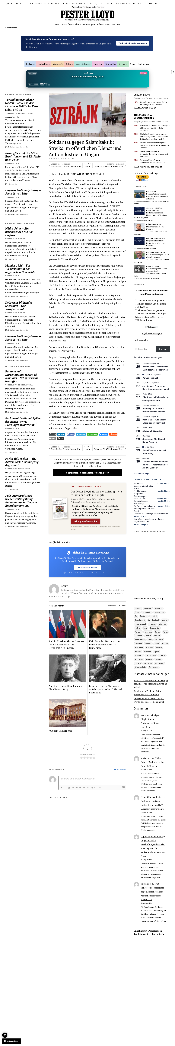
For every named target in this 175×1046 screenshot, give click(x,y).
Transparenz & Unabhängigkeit (133, 4)
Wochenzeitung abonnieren (133, 46)
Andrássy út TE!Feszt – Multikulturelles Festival (153, 410)
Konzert (138, 632)
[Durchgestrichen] (73, 787)
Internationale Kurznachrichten (144, 116)
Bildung (138, 608)
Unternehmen (76, 4)
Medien (148, 636)
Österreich (159, 640)
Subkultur (139, 655)
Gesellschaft (140, 620)
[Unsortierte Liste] (80, 787)
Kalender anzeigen (142, 473)
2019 (87, 165)
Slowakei (147, 651)
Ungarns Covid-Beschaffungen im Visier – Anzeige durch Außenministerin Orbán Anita (151, 271)
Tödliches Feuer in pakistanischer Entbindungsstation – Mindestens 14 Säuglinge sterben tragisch (154, 136)
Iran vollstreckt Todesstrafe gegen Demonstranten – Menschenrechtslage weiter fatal (153, 891)
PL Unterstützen (11, 1041)
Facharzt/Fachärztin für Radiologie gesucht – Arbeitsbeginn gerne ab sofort (151, 684)
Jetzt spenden (132, 40)
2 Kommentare (12, 489)
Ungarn (158, 278)
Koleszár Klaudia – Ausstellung (141, 502)
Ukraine (149, 659)
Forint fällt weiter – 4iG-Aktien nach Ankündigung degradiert (22, 462)
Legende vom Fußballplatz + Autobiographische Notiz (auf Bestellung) (105, 689)
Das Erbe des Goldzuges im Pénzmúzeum (151, 513)
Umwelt (158, 659)
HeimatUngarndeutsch (152, 797)
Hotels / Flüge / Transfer (94, 4)
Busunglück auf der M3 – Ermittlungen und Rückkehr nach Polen (23, 156)
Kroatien (148, 632)
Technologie (151, 655)
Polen (156, 644)
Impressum (152, 4)
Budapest (30, 64)
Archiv (132, 64)
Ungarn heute (142, 95)
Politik (139, 262)
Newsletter (110, 64)
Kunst (165, 632)
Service (122, 64)
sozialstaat (146, 758)
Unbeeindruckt (144, 320)
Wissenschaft (140, 667)
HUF (149, 598)
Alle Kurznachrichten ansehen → (149, 167)
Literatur (137, 234)
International (161, 201)
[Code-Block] (88, 787)
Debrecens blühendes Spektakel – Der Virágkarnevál (18, 306)
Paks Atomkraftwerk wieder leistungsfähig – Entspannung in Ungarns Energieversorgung (21, 500)
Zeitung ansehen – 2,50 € (85, 521)
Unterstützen (113, 4)
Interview (98, 64)
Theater (162, 655)
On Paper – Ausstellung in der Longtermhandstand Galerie (144, 508)
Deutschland (151, 248)
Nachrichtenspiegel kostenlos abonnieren (87, 472)
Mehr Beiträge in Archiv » (117, 606)
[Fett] (61, 787)
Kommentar (154, 628)
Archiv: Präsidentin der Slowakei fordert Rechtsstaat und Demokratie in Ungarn (67, 644)
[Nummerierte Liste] (76, 787)
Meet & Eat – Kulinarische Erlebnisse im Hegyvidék (154, 421)
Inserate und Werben (33, 4)
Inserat (164, 620)
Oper (149, 640)
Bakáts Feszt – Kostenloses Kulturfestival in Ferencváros (156, 368)
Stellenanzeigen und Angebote (56, 4)
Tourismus (139, 659)
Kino (145, 628)
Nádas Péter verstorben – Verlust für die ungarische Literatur (154, 103)
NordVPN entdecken (87, 567)
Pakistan (150, 220)
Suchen (163, 348)
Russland (149, 647)
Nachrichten (43, 64)
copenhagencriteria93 (152, 836)
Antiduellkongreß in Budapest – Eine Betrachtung (66, 687)
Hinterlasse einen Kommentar (17, 147)
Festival (154, 616)
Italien (137, 628)
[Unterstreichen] (69, 787)
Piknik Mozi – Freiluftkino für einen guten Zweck (155, 399)
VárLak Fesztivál (150, 377)
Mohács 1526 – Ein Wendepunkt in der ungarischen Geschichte (20, 269)
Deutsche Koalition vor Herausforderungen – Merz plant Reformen (154, 154)
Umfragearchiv (141, 339)
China (137, 612)
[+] (99, 787)
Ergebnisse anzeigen (152, 333)
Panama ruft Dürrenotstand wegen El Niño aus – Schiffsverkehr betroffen (21, 376)
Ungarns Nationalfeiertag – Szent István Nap (23, 191)
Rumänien (139, 647)
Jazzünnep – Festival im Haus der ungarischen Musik (155, 388)
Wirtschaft (58, 64)
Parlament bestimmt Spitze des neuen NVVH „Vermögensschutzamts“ (23, 421)
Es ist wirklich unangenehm (150, 300)
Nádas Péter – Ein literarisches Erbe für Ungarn (18, 232)
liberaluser (146, 883)
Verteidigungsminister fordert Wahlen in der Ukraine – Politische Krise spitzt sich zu (22, 104)
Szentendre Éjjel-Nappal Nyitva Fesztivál (153, 441)
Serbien (138, 651)
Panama (136, 203)
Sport (156, 651)
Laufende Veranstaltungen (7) (149, 480)
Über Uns (19, 4)
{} (95, 787)
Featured (143, 616)
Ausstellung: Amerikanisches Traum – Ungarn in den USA (149, 520)
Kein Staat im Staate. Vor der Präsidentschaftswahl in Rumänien (105, 644)
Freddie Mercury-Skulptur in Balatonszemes (141, 493)
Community (146, 612)
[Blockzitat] (84, 787)
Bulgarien (158, 608)
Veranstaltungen (83, 64)
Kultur (69, 64)
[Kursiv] (65, 787)
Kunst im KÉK (139, 498)
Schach (159, 647)
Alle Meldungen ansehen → (146, 108)
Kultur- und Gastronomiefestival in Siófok (143, 486)
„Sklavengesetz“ (61, 412)
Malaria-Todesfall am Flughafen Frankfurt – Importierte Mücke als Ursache (154, 145)
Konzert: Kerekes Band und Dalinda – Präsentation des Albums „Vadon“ (155, 464)
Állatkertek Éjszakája (152, 431)
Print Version (143, 64)
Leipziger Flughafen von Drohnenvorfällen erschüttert (152, 161)
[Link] (92, 787)
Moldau (157, 636)
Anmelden (121, 769)
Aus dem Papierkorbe (60, 730)
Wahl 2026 (148, 663)
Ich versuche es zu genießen (151, 310)
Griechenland (153, 620)
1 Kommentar (12, 184)
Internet (152, 624)
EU (136, 616)
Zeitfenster (153, 667)
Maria (143, 715)
